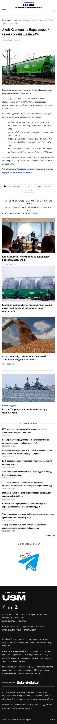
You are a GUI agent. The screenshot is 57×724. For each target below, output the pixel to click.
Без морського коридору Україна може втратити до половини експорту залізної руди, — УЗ (25, 441)
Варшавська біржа (43, 186)
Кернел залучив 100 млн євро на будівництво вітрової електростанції (26, 258)
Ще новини (50, 535)
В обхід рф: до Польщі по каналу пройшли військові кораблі (28, 202)
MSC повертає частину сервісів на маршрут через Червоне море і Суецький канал (24, 431)
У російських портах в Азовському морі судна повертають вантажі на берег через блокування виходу (27, 484)
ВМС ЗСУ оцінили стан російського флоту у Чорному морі (28, 209)
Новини (15, 20)
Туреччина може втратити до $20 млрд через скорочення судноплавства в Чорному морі (28, 516)
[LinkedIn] (10, 607)
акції (28, 186)
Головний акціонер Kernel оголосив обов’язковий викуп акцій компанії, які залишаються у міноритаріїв (27, 308)
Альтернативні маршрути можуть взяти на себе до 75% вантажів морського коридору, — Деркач (27, 452)
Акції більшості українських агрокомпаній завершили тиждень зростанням (24, 358)
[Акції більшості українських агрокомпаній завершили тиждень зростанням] (28, 335)
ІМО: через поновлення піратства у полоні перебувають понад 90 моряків (27, 462)
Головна (6, 20)
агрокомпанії (15, 186)
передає (49, 105)
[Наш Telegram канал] (28, 561)
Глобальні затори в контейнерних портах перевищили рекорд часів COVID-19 (26, 494)
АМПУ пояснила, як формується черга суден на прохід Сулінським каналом (26, 473)
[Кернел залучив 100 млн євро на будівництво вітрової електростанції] (28, 235)
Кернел (28, 191)
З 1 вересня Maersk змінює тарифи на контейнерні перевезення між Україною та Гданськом (24, 526)
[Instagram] (16, 607)
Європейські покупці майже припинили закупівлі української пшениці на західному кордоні (24, 505)
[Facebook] (3, 607)
